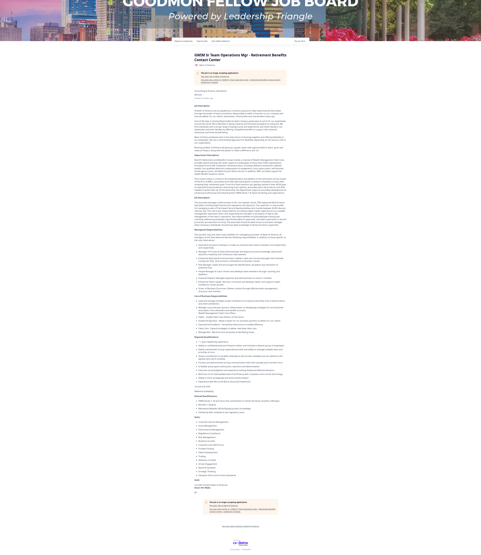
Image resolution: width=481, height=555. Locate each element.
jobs (202, 41)
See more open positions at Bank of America (240, 526)
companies (184, 41)
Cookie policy (246, 549)
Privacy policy (235, 549)
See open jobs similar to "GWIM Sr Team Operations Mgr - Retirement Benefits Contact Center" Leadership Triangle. (241, 81)
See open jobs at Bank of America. (215, 76)
